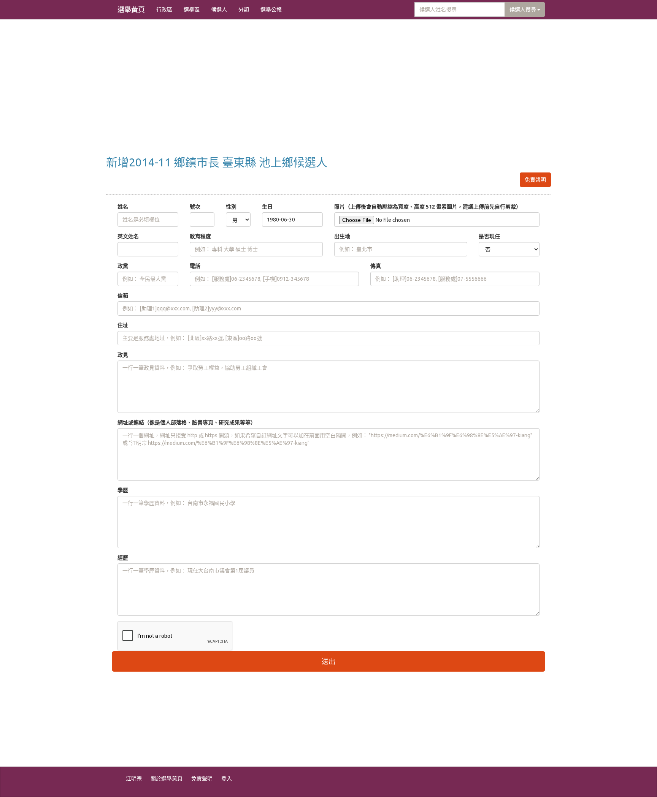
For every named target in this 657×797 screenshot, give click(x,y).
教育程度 (200, 236)
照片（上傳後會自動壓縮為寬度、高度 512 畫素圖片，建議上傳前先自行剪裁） (427, 207)
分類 (243, 9)
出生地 (342, 236)
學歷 (122, 490)
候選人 (219, 9)
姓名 (122, 207)
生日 (267, 207)
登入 (226, 778)
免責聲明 (535, 180)
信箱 (122, 296)
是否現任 (489, 236)
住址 (122, 325)
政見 (122, 355)
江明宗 (134, 778)
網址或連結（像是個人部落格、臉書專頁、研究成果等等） (186, 422)
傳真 (375, 266)
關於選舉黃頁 (166, 778)
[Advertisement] (328, 95)
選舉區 (192, 9)
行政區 (164, 9)
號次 (195, 207)
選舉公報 (271, 9)
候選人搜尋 (523, 9)
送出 (328, 661)
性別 (231, 207)
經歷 (122, 558)
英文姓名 (128, 236)
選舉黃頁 (131, 9)
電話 (195, 266)
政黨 (122, 266)
